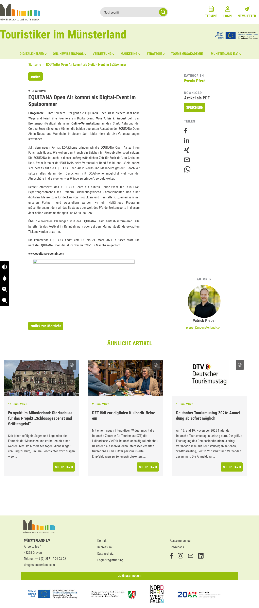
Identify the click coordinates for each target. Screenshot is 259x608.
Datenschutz (105, 554)
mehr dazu (64, 467)
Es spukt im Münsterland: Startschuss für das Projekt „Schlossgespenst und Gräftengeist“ (40, 418)
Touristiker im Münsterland (63, 34)
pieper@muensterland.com (204, 327)
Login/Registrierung (110, 560)
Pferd (200, 80)
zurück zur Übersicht (46, 326)
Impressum (104, 547)
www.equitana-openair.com (46, 254)
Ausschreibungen (181, 541)
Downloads (177, 547)
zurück (35, 76)
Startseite (34, 64)
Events (189, 80)
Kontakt (102, 541)
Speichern (194, 107)
